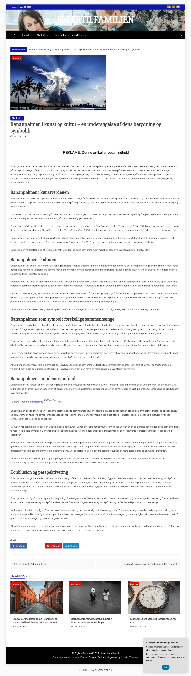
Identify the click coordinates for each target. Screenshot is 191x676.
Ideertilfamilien (95, 20)
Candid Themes (129, 657)
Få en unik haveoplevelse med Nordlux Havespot (149, 563)
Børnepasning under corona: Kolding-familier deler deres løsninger (92, 620)
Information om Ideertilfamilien (173, 7)
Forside (169, 7)
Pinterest (54, 545)
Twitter (37, 545)
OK (165, 667)
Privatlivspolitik (178, 7)
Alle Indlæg (42, 34)
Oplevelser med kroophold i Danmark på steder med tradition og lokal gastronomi (35, 620)
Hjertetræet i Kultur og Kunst (31, 563)
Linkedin (72, 545)
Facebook (19, 545)
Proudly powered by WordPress (70, 657)
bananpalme (36, 401)
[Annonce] (36, 612)
